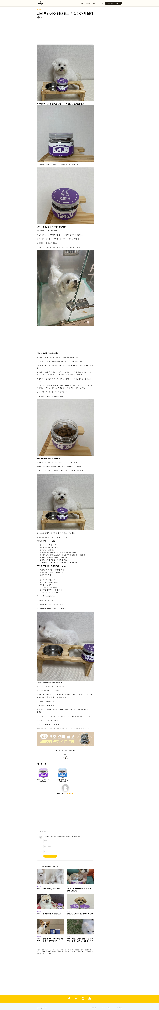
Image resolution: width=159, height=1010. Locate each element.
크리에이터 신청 (93, 1008)
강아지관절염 (76, 950)
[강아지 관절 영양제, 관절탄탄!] (50, 876)
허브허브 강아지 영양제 (44, 953)
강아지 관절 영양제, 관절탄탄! (48, 888)
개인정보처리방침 (111, 1008)
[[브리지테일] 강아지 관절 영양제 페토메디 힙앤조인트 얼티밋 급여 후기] (80, 927)
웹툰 (82, 3)
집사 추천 (39, 886)
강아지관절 (68, 950)
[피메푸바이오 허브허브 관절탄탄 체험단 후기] (65, 73)
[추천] (65, 758)
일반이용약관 (119, 1008)
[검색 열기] (102, 3)
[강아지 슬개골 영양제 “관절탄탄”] (50, 902)
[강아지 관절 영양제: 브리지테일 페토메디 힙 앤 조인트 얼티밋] (50, 927)
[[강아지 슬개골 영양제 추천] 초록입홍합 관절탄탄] (80, 876)
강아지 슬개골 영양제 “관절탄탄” (49, 913)
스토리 (88, 3)
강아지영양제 (74, 951)
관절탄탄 (81, 951)
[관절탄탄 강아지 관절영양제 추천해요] (80, 902)
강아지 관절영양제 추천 (44, 950)
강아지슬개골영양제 (52, 951)
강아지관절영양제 (86, 950)
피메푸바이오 (89, 951)
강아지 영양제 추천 (58, 950)
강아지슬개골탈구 (64, 951)
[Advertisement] (65, 32)
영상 (94, 3)
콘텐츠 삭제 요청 (101, 1008)
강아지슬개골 (41, 951)
